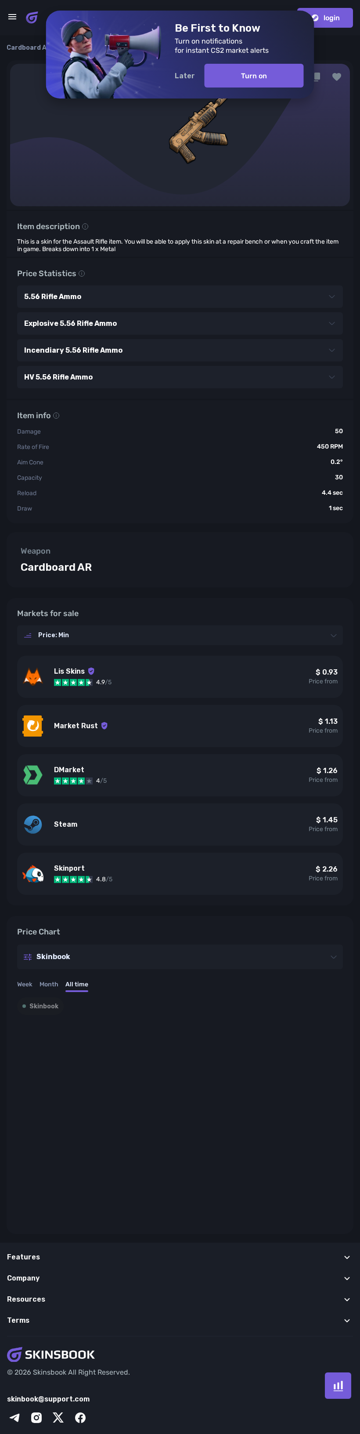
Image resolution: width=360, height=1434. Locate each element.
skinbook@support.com (48, 1399)
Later (185, 76)
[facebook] (80, 1417)
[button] (337, 77)
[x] (58, 1417)
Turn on (254, 76)
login (332, 18)
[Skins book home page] (32, 17)
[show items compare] (338, 1385)
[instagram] (36, 1417)
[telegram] (14, 1417)
